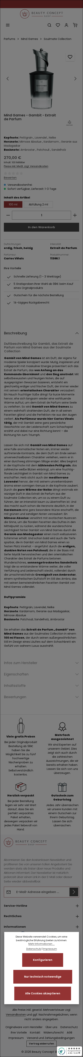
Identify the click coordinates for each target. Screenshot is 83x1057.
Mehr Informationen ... (41, 943)
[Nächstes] (75, 79)
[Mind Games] (69, 123)
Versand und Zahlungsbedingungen (51, 1038)
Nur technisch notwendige (42, 977)
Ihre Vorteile (19, 1032)
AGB (69, 1032)
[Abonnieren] (73, 892)
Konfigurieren (42, 960)
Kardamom (51, 142)
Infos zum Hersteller (20, 663)
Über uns (51, 1027)
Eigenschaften (16, 674)
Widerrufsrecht (53, 1032)
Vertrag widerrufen (41, 1043)
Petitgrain (26, 138)
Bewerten (10, 178)
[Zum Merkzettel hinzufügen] (70, 56)
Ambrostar (27, 150)
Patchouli (43, 150)
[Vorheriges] (8, 79)
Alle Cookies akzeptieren (42, 993)
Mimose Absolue (30, 142)
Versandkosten (16, 1015)
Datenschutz (69, 1027)
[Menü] (8, 25)
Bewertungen (15, 697)
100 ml (13, 204)
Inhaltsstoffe (15, 685)
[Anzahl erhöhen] (75, 215)
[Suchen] (49, 25)
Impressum (16, 1038)
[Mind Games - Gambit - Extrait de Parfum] (41, 78)
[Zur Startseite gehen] (41, 13)
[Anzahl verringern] (8, 215)
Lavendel (41, 138)
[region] (41, 78)
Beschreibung (15, 333)
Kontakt (35, 1032)
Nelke (52, 138)
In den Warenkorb (41, 227)
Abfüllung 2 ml (38, 204)
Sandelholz (59, 150)
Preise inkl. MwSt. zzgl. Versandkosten (26, 166)
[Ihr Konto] (66, 25)
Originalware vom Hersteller (23, 1027)
